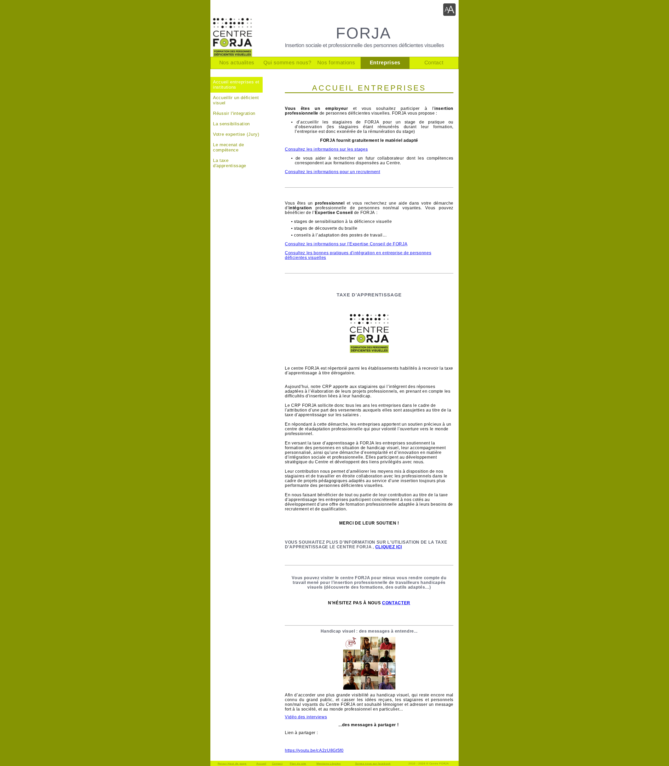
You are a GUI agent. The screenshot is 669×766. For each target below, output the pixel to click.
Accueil (261, 763)
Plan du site (298, 763)
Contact (277, 763)
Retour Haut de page (232, 763)
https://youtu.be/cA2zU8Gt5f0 (314, 750)
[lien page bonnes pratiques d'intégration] (369, 351)
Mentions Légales (328, 763)
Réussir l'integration (234, 113)
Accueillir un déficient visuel (236, 100)
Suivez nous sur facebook (373, 763)
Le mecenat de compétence (228, 147)
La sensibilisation (231, 123)
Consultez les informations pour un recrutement (332, 172)
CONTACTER (396, 603)
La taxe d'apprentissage (229, 163)
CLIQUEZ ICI (388, 547)
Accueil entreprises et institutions (236, 85)
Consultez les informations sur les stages (326, 149)
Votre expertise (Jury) (236, 134)
